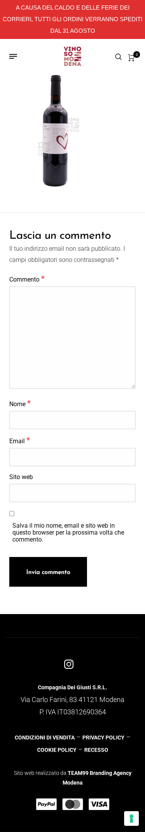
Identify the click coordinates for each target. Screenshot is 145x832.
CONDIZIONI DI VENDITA (45, 737)
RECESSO (96, 750)
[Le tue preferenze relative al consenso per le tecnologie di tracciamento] (131, 818)
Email (19, 440)
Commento (26, 278)
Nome (20, 403)
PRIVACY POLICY (103, 737)
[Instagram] (68, 664)
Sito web (21, 477)
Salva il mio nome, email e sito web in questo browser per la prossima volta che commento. (68, 532)
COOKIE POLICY (57, 750)
